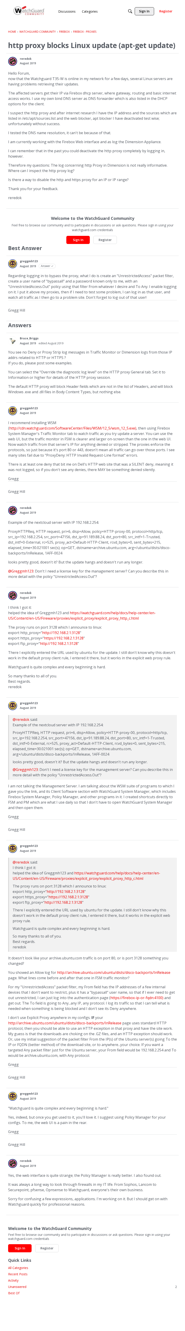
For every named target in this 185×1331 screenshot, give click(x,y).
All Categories (18, 1268)
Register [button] (105, 240)
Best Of (13, 1293)
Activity (13, 1280)
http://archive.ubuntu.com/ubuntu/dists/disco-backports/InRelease (113, 972)
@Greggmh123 (20, 571)
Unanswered (92, 1287)
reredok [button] (26, 59)
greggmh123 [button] (29, 261)
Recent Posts (18, 1274)
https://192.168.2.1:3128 (63, 638)
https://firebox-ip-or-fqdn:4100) (136, 997)
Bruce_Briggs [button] (29, 338)
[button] (12, 61)
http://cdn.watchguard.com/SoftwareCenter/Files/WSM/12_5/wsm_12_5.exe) (72, 428)
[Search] (130, 11)
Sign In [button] (78, 240)
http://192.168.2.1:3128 (61, 632)
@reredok (21, 719)
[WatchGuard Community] (29, 11)
